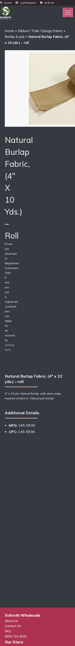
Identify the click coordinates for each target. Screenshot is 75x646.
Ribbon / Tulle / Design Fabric (40, 31)
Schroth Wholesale (22, 615)
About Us (11, 621)
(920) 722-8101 (16, 636)
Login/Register (27, 2)
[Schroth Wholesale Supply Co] (5, 13)
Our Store (14, 642)
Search (8, 2)
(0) (49, 2)
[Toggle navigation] (68, 12)
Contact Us (13, 626)
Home (9, 31)
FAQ (8, 631)
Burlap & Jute (15, 36)
